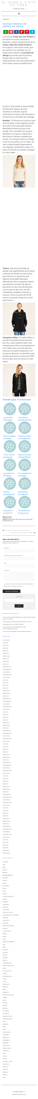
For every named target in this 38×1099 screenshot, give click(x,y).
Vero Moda (6, 1064)
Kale (24, 1091)
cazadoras (6, 904)
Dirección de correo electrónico (13, 555)
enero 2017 (6, 728)
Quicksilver (6, 1013)
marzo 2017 (6, 722)
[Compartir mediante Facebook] (16, 32)
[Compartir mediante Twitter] (32, 32)
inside (4, 947)
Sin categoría (6, 1032)
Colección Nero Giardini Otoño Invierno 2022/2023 (17, 631)
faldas (4, 936)
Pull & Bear (6, 1011)
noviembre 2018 (7, 669)
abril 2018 (5, 688)
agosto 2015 (6, 773)
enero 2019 (6, 664)
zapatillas (5, 1072)
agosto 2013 (6, 837)
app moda (5, 861)
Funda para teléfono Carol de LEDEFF (13, 624)
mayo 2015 (5, 781)
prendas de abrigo (6, 520)
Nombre (6, 548)
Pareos (5, 989)
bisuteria (5, 877)
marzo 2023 (6, 653)
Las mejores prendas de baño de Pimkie (17, 530)
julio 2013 (5, 839)
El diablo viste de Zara (19, 4)
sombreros (6, 1034)
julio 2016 (5, 744)
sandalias (5, 1024)
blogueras (6, 885)
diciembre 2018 (7, 666)
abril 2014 (5, 815)
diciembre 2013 (7, 826)
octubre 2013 (6, 831)
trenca (11, 520)
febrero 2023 (6, 656)
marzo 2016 (6, 754)
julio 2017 (5, 712)
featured (27, 519)
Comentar (7, 570)
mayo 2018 (5, 685)
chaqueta (13, 519)
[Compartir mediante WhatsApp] (5, 32)
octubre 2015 (6, 768)
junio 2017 (5, 714)
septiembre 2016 (7, 738)
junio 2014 (5, 810)
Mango (5, 960)
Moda (4, 968)
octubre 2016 (6, 736)
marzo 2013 (6, 850)
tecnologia (6, 1045)
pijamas (5, 997)
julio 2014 (5, 807)
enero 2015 (6, 791)
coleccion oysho (8, 912)
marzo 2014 (6, 818)
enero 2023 (6, 658)
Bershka (5, 872)
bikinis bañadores (8, 875)
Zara (4, 1077)
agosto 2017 (6, 709)
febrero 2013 (6, 853)
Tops (4, 1053)
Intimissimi (5, 949)
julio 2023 (5, 642)
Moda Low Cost (7, 971)
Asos (4, 864)
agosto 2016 (6, 741)
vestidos (5, 1066)
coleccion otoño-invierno (20, 519)
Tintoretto (6, 1050)
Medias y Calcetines (8, 965)
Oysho (4, 979)
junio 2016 (5, 746)
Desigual (5, 928)
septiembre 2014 (7, 802)
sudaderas (6, 1042)
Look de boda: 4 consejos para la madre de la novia (17, 621)
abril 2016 (5, 752)
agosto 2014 (6, 805)
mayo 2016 (5, 749)
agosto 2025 (6, 640)
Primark (5, 1005)
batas (4, 867)
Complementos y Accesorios (11, 915)
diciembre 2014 (7, 794)
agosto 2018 (6, 677)
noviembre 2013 (7, 829)
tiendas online (7, 1048)
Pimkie (10, 517)
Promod (5, 1008)
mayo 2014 (5, 813)
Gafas (4, 939)
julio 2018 (5, 680)
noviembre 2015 (7, 765)
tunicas (5, 1058)
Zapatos (5, 1074)
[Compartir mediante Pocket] (11, 32)
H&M (4, 944)
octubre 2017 (6, 704)
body (4, 891)
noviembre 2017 (7, 701)
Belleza (5, 869)
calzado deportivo (8, 896)
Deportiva (5, 923)
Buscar (19, 605)
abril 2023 (5, 650)
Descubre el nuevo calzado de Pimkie (21, 532)
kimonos (5, 952)
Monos (5, 973)
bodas (4, 888)
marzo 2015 (6, 786)
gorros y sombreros (8, 941)
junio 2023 (5, 645)
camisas (5, 899)
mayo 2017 (5, 717)
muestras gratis (7, 976)
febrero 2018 (6, 693)
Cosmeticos (6, 920)
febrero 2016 (6, 757)
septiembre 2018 (7, 674)
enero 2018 (6, 696)
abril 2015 (5, 784)
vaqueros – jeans (7, 1061)
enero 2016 (6, 760)
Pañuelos (5, 987)
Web (5, 563)
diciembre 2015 (7, 762)
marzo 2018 (6, 690)
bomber (9, 519)
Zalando (5, 1069)
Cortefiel (5, 917)
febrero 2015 (6, 789)
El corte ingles (7, 931)
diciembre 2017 (7, 698)
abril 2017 (5, 720)
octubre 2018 (6, 672)
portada (5, 1003)
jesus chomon (9, 516)
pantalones (6, 984)
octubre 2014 (6, 799)
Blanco (5, 880)
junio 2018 (5, 682)
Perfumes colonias (8, 995)
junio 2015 (5, 778)
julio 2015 (5, 776)
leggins (5, 955)
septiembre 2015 (7, 770)
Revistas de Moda (7, 1019)
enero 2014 (6, 823)
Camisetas (5, 901)
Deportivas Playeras (8, 925)
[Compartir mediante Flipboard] (21, 32)
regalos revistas (7, 1016)
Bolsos (5, 893)
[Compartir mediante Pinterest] (27, 32)
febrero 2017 (6, 725)
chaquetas (6, 909)
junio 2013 (5, 842)
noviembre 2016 (7, 733)
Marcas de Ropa (7, 963)
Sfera (4, 1026)
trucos (5, 1056)
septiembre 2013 (7, 834)
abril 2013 (5, 847)
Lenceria (5, 957)
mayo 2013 (5, 845)
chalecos (5, 907)
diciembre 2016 (7, 730)
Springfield (6, 1037)
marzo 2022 (6, 661)
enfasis (5, 933)
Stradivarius (6, 1040)
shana (4, 1029)
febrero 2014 (6, 821)
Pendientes (6, 992)
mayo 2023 (5, 648)
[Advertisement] (19, 85)
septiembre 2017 (7, 706)
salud (4, 1021)
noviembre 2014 (7, 797)
